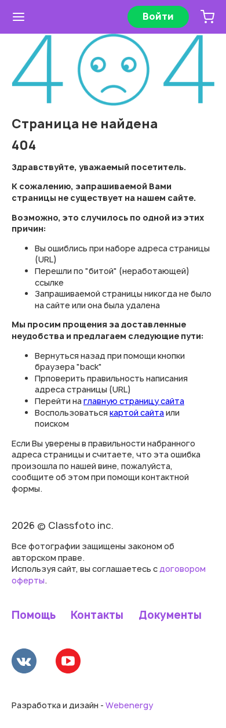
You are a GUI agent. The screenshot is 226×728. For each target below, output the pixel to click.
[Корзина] (207, 17)
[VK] (24, 662)
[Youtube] (68, 662)
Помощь (34, 615)
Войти (158, 16)
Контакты (97, 615)
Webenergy (129, 705)
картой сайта (137, 412)
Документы (170, 615)
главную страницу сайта (133, 400)
